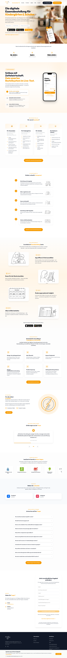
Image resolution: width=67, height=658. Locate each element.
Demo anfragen (36, 642)
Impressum (51, 638)
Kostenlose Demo (57, 2)
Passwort (45, 85)
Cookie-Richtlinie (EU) (53, 646)
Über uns (35, 638)
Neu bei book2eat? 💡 (16, 2)
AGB (50, 642)
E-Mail (45, 82)
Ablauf (32, 2)
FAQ (35, 2)
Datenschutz (51, 640)
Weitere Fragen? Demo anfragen (33, 562)
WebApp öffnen (48, 2)
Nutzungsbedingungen (53, 644)
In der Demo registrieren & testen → (12, 34)
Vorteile (22, 2)
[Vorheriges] (29, 446)
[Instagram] (7, 646)
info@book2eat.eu (10, 604)
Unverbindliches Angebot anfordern (48, 611)
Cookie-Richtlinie (8, 654)
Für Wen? (27, 2)
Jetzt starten (9, 412)
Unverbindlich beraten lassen (33, 382)
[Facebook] (5, 646)
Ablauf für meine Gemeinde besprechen (33, 229)
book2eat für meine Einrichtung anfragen (34, 160)
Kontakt (39, 2)
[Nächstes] (38, 446)
